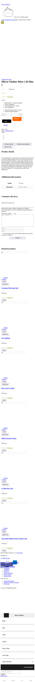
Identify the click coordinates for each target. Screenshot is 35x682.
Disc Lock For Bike (7, 388)
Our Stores (20, 553)
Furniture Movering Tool (9, 288)
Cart (5, 121)
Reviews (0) (8, 147)
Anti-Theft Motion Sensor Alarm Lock (14, 538)
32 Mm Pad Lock (7, 488)
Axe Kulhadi (5, 338)
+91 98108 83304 (5, 558)
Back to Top (4, 676)
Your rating (4, 213)
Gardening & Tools (10, 20)
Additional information (23, 144)
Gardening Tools (9, 130)
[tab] (8, 144)
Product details (9, 144)
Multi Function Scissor (9, 438)
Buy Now (16, 118)
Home (3, 20)
